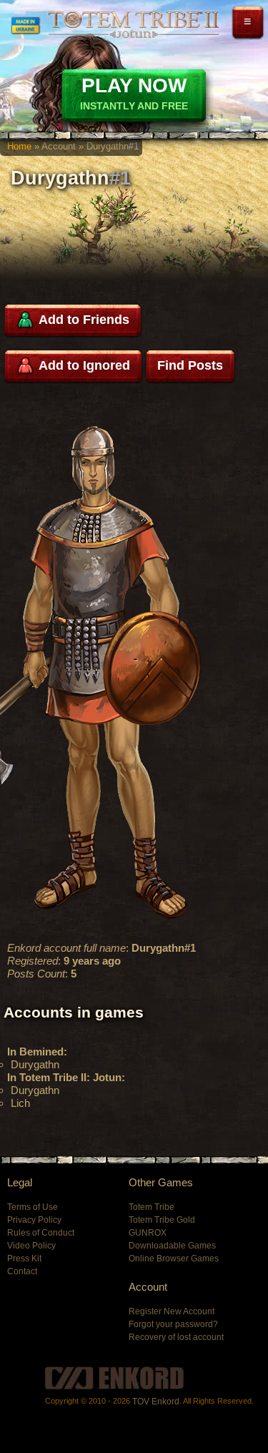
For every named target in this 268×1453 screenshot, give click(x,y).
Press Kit (24, 1258)
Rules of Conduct (40, 1233)
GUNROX (148, 1233)
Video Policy (31, 1246)
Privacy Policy (34, 1220)
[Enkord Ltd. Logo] (114, 1377)
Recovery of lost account (176, 1337)
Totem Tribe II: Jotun (133, 24)
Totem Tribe (151, 1207)
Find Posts (190, 365)
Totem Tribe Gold (162, 1220)
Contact (22, 1271)
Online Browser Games (174, 1258)
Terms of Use (32, 1207)
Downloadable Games (172, 1246)
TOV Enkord (155, 1402)
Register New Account (171, 1311)
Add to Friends (82, 319)
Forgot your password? (173, 1324)
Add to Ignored (83, 365)
